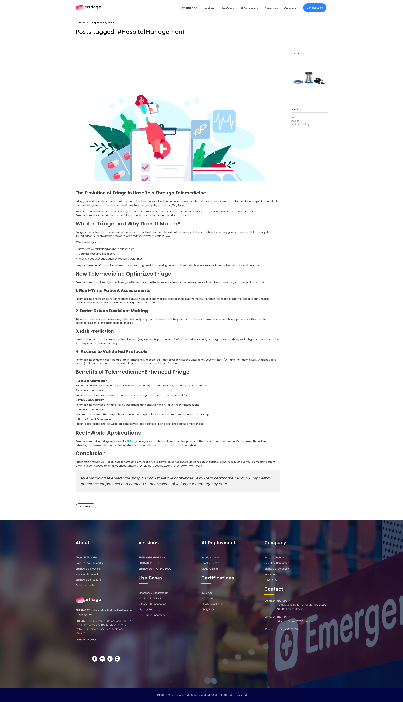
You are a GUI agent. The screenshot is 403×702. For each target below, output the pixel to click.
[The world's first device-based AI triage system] (89, 7)
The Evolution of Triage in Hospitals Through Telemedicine (141, 193)
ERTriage (132, 441)
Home (82, 22)
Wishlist (295, 121)
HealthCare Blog (300, 124)
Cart (293, 117)
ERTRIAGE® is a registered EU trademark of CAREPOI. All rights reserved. (202, 695)
